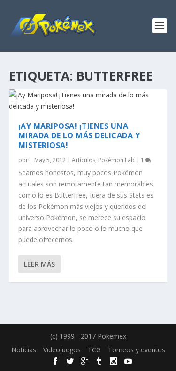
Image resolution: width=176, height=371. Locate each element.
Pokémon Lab (116, 160)
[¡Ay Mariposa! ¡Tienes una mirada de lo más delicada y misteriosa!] (88, 100)
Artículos (83, 160)
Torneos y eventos (136, 349)
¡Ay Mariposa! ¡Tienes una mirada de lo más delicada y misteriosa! (79, 136)
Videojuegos (62, 349)
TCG (94, 349)
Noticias (23, 349)
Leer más (39, 264)
